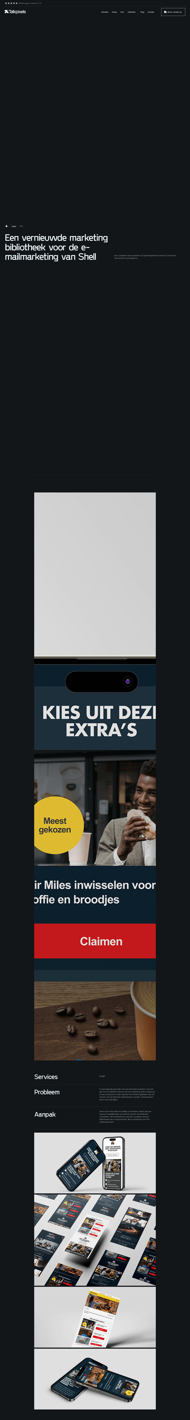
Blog (142, 12)
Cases (114, 12)
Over (122, 12)
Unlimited (131, 12)
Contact (151, 12)
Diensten (104, 12)
